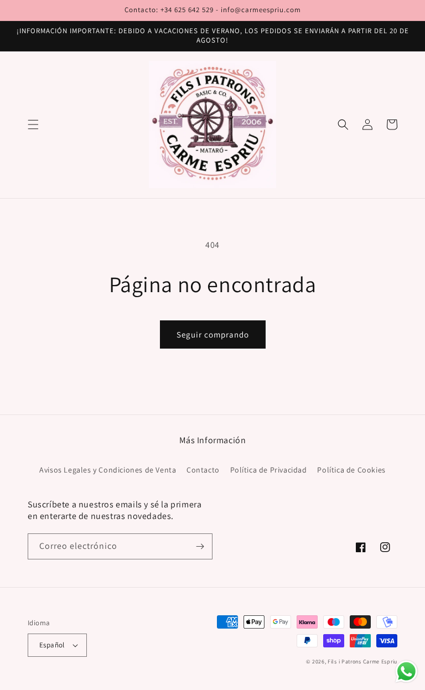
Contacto (203, 470)
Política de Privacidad (268, 470)
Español (52, 645)
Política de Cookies (351, 470)
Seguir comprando (213, 334)
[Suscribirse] (200, 546)
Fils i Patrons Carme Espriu (362, 661)
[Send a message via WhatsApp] (406, 671)
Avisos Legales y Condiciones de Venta (107, 470)
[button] (33, 124)
